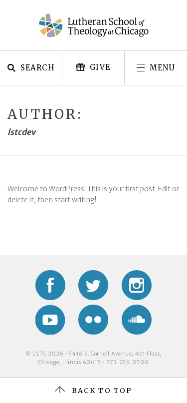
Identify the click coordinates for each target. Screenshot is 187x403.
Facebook (50, 285)
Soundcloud (137, 320)
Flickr (93, 320)
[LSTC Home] (94, 25)
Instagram (137, 285)
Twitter (93, 285)
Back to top (102, 390)
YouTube (50, 320)
